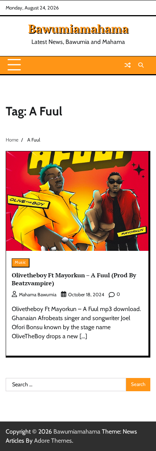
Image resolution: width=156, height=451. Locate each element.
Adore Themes (53, 440)
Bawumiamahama (78, 28)
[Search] (141, 65)
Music (20, 262)
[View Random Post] (127, 65)
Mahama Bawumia (37, 294)
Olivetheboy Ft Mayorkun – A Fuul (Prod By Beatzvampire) (74, 279)
